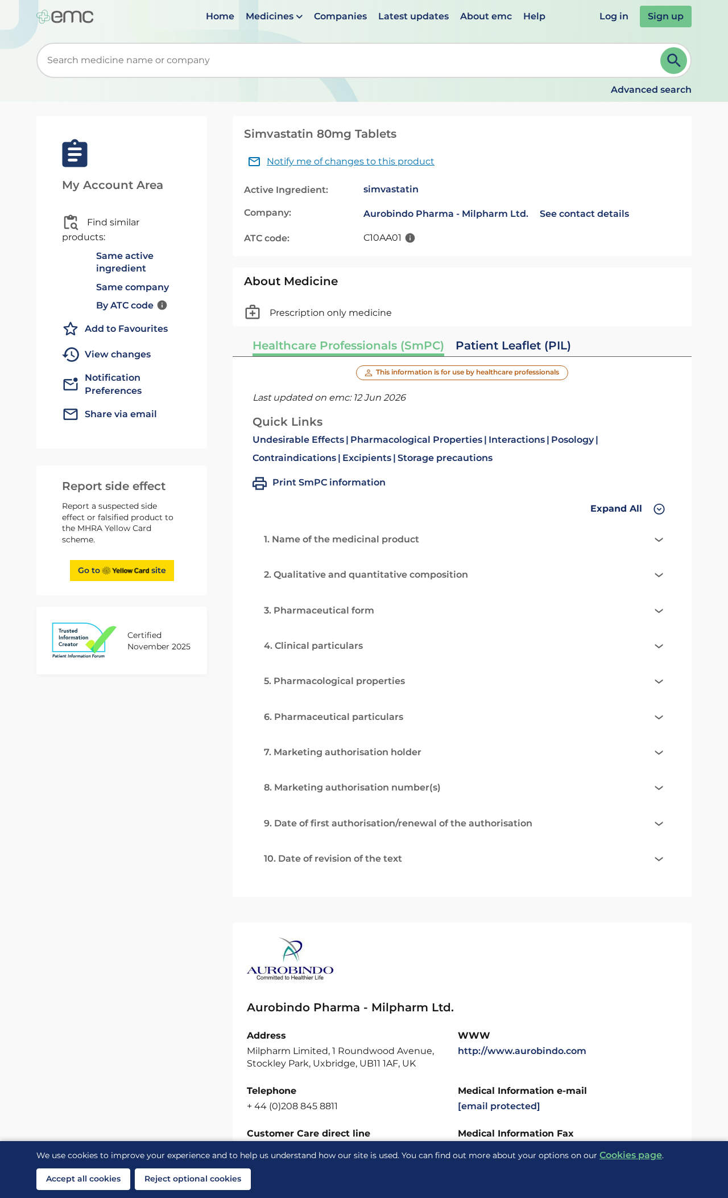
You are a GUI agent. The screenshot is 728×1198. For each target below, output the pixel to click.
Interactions (517, 439)
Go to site (122, 570)
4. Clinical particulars (313, 645)
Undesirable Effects (298, 439)
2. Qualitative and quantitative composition (366, 574)
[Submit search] (673, 60)
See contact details (584, 213)
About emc (486, 16)
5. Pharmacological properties (334, 681)
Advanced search (651, 89)
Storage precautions (445, 457)
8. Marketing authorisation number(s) (352, 787)
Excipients (366, 457)
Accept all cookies (83, 1179)
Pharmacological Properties (416, 439)
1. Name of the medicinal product (341, 539)
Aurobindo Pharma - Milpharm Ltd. (445, 213)
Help (534, 16)
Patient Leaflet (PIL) (513, 345)
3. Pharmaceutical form (319, 610)
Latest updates (413, 16)
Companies (340, 16)
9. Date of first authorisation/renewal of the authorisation (398, 823)
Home (220, 16)
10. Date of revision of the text (333, 858)
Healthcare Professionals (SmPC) (348, 345)
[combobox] (350, 60)
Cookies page (630, 1155)
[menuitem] (220, 16)
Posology (572, 439)
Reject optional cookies (192, 1179)
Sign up (666, 16)
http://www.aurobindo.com (522, 1050)
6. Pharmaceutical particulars (333, 716)
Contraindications (294, 457)
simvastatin (391, 189)
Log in (613, 16)
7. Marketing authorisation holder (342, 752)
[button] (274, 16)
